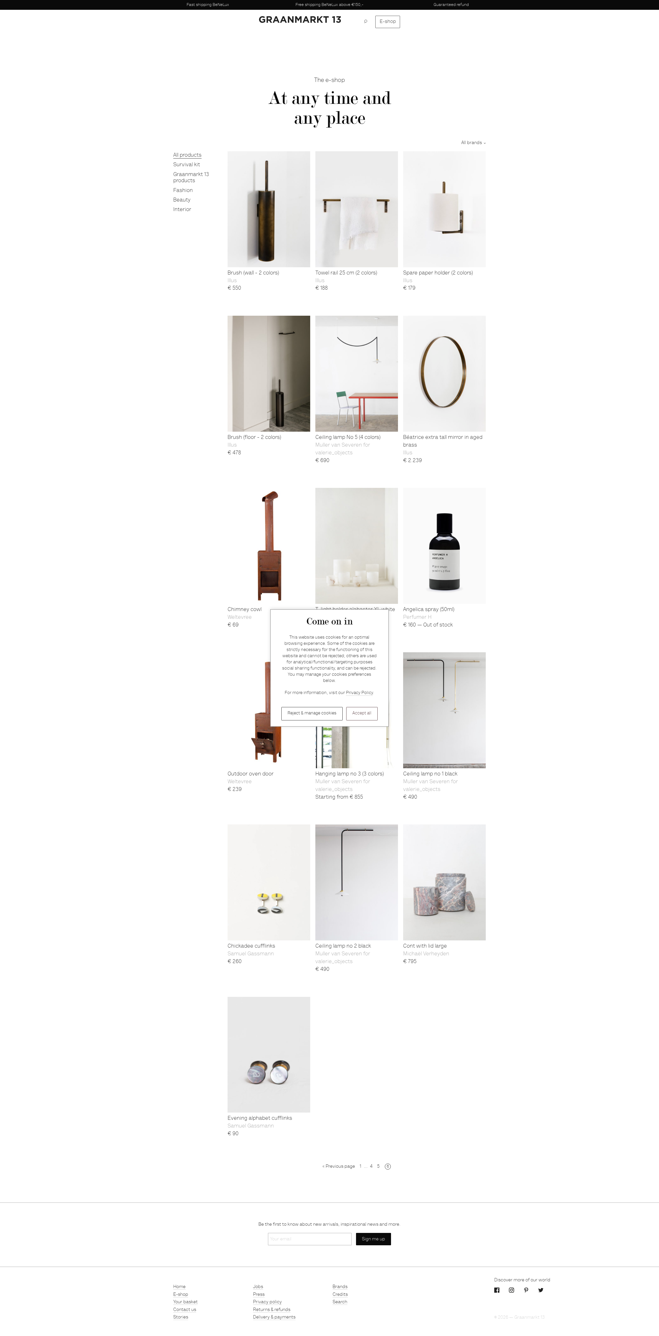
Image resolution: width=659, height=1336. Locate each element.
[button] (367, 22)
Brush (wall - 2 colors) (253, 273)
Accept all (361, 714)
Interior (182, 210)
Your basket (185, 1302)
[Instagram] (511, 1290)
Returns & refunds (271, 1310)
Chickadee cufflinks (251, 946)
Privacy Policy (359, 693)
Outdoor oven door (251, 774)
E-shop (388, 21)
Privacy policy (267, 1302)
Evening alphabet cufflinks (260, 1118)
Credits (340, 1294)
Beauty (181, 200)
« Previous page (339, 1166)
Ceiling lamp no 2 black (343, 946)
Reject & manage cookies (312, 714)
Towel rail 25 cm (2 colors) (346, 273)
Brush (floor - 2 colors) (254, 437)
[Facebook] (496, 1290)
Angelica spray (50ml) (428, 610)
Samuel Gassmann (251, 954)
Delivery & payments (274, 1317)
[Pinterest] (526, 1290)
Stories (180, 1317)
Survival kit (186, 165)
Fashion (183, 191)
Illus (232, 281)
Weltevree (240, 617)
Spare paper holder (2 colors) (438, 273)
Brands (340, 1287)
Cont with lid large (425, 946)
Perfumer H (417, 617)
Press (259, 1294)
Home (179, 1287)
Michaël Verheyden (426, 954)
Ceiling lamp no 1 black (430, 774)
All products (187, 155)
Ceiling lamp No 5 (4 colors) (347, 437)
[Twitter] (540, 1290)
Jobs (258, 1287)
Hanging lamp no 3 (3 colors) (349, 774)
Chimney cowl (245, 610)
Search (340, 1302)
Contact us (184, 1310)
